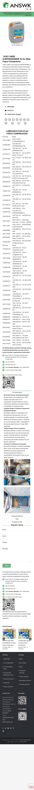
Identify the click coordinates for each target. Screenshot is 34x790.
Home (4, 13)
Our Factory (22, 663)
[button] (3, 639)
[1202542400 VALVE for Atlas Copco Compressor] (25, 629)
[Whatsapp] (3, 728)
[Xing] (19, 123)
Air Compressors (8, 663)
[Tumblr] (6, 123)
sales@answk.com (10, 364)
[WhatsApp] (24, 119)
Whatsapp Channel (25, 680)
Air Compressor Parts (18, 13)
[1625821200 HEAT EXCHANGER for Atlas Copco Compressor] (9, 629)
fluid (20, 91)
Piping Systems (8, 686)
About (21, 659)
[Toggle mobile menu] (31, 9)
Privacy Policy (23, 741)
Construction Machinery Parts (8, 674)
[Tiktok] (5, 728)
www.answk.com (7, 722)
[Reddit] (17, 119)
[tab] (17, 392)
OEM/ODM (6, 659)
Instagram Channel (22, 672)
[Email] (25, 123)
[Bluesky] (13, 119)
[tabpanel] (17, 454)
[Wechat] (3, 731)
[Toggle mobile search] (27, 9)
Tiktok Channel (23, 676)
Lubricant (28, 13)
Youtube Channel (24, 684)
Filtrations (6, 683)
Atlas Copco (15, 69)
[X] (9, 119)
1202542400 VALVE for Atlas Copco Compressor (24, 643)
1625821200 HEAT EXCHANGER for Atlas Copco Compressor (9, 643)
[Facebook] (6, 119)
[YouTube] (8, 728)
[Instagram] (10, 728)
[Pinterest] (12, 123)
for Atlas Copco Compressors (17, 132)
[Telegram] (28, 119)
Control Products (8, 679)
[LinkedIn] (21, 119)
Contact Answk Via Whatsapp (13, 370)
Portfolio (9, 13)
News (21, 667)
